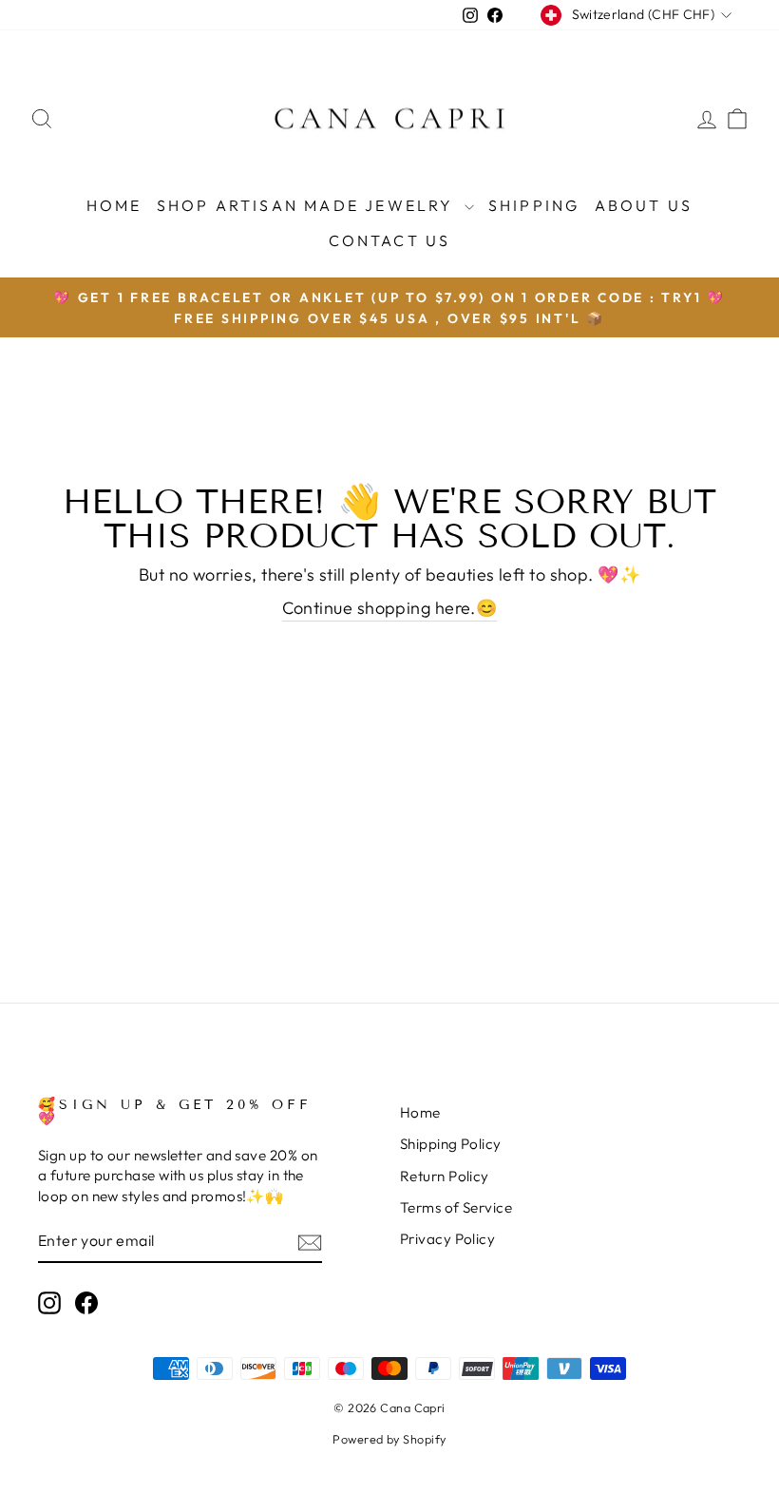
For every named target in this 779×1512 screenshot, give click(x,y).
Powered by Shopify (389, 1438)
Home (114, 205)
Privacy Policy (447, 1239)
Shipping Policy (451, 1144)
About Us (644, 205)
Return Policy (444, 1176)
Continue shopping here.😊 (390, 608)
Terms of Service (456, 1207)
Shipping (534, 205)
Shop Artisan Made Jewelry (308, 205)
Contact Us (390, 240)
